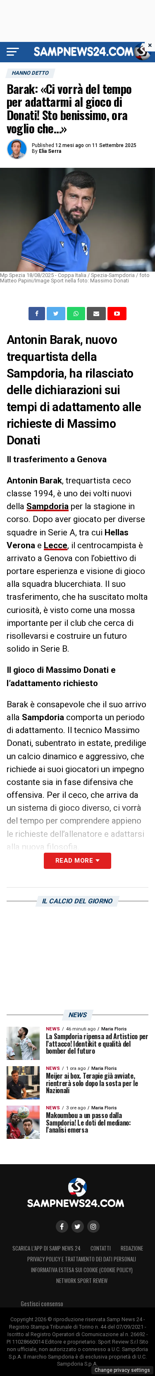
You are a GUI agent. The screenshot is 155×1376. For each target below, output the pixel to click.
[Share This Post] (77, 313)
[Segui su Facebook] (62, 1226)
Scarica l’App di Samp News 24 (46, 1248)
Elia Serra (50, 151)
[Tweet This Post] (57, 313)
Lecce (55, 545)
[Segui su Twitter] (78, 1226)
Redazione (132, 1248)
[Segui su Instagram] (93, 1226)
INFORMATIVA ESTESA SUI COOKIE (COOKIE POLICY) (82, 1270)
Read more (74, 860)
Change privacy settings (122, 1370)
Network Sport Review (81, 1281)
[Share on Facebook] (38, 313)
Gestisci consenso (42, 1303)
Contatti (101, 1248)
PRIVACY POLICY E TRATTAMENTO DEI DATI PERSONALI (81, 1259)
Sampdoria (47, 506)
